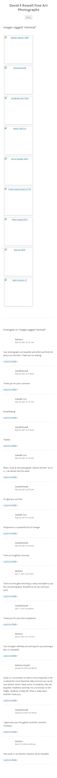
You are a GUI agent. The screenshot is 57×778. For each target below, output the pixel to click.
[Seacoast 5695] (18, 262)
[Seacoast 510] (18, 140)
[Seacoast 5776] (18, 201)
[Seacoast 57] (18, 292)
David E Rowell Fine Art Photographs (28, 7)
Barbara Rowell (22, 665)
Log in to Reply (10, 361)
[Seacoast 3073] (18, 231)
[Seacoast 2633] (18, 171)
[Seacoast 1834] (18, 110)
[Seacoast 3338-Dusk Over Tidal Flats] (18, 80)
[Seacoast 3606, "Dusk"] (18, 50)
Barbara (19, 339)
